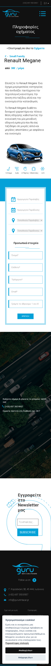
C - (15, 56)
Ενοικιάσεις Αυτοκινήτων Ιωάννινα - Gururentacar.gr (11, 13)
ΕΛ (45, 3)
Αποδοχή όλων (25, 650)
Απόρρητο (44, 664)
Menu (42, 14)
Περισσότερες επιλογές (17, 643)
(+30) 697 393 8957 (30, 3)
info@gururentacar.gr (19, 600)
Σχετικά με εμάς (11, 610)
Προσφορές (32, 610)
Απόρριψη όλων (25, 657)
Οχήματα (39, 48)
